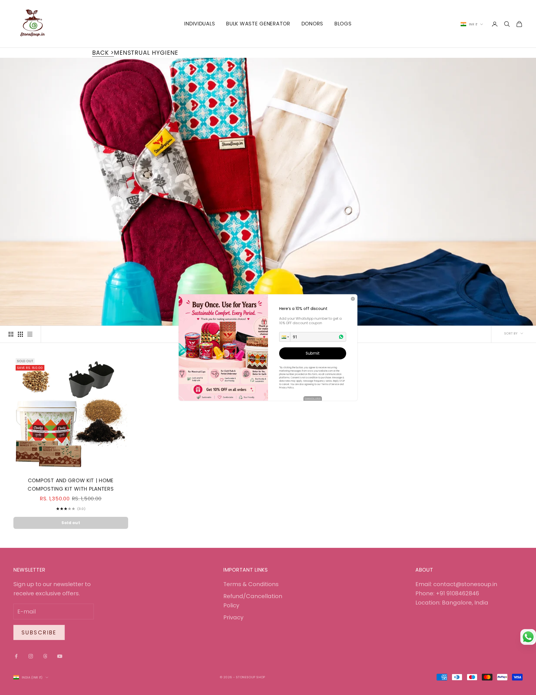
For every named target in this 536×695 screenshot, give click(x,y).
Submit (313, 353)
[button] (284, 336)
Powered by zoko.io (313, 398)
